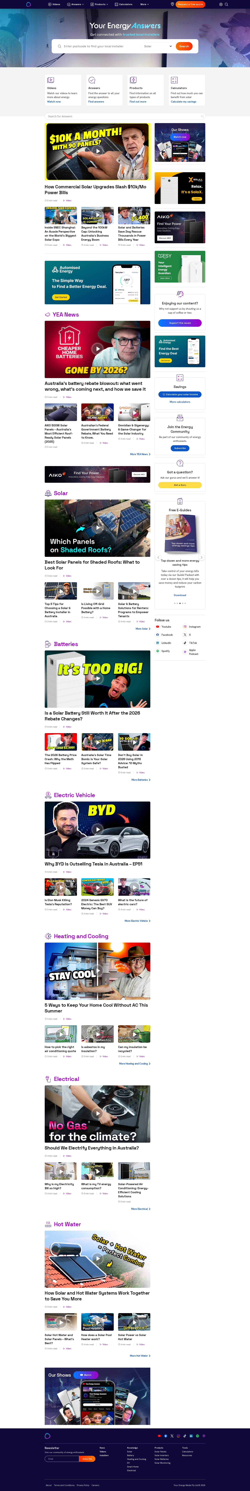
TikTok (193, 643)
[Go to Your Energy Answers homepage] (28, 4)
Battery (130, 1455)
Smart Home (133, 1466)
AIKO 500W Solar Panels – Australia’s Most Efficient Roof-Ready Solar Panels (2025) (59, 433)
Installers (104, 1455)
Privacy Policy (83, 1485)
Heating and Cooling (81, 936)
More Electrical (139, 1208)
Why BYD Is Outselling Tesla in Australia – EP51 (93, 864)
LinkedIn (166, 643)
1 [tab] (174, 603)
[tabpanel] (180, 557)
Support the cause (180, 322)
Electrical (66, 1079)
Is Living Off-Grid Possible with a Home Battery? (95, 608)
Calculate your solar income (181, 394)
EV (128, 1463)
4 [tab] (182, 603)
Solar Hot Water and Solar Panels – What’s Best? (59, 1339)
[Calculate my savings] (187, 90)
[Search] (226, 4)
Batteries (66, 644)
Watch (87, 1374)
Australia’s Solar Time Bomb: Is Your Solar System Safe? (96, 759)
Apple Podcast (193, 652)
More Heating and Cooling (133, 1063)
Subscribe (180, 448)
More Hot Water (139, 1355)
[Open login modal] (221, 4)
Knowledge (132, 1447)
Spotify (166, 651)
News (102, 1447)
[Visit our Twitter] (172, 1436)
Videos (103, 1451)
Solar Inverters (162, 1455)
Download (180, 599)
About (49, 1485)
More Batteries (140, 779)
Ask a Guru (180, 485)
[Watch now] (63, 90)
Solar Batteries (162, 1459)
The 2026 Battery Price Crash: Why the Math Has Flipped (61, 759)
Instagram (195, 626)
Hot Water (67, 1224)
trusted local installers (141, 34)
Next (202, 557)
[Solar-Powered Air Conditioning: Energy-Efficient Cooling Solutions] (134, 1171)
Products (159, 1447)
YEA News (66, 314)
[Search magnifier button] (202, 116)
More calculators (180, 401)
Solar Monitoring (162, 1463)
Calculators (187, 1451)
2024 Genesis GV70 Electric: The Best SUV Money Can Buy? (96, 904)
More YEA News (139, 454)
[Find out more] (145, 90)
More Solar (142, 628)
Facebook (167, 634)
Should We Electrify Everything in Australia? (92, 1148)
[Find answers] (104, 90)
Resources (187, 1455)
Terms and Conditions (64, 1485)
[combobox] (101, 46)
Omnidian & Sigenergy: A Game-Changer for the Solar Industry (133, 429)
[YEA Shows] (97, 1396)
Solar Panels (160, 1451)
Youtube (166, 626)
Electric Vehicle (74, 795)
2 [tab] (177, 603)
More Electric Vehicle (136, 920)
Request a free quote (190, 4)
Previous (158, 557)
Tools (185, 1447)
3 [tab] (180, 603)
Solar (61, 493)
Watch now (180, 136)
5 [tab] (185, 603)
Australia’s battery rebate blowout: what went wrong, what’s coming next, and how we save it (95, 386)
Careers (95, 1485)
